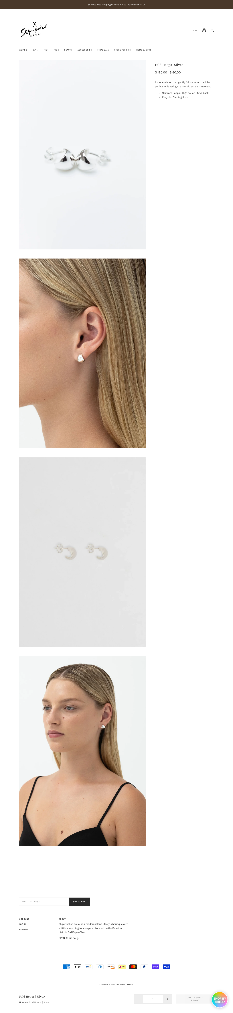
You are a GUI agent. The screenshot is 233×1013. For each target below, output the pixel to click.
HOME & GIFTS (144, 50)
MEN (46, 50)
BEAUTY (68, 50)
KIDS (56, 50)
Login (194, 30)
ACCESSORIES (85, 50)
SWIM (35, 50)
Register (24, 929)
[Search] (212, 31)
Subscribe (79, 901)
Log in (22, 924)
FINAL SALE (103, 50)
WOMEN (23, 50)
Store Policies (122, 50)
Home (22, 1002)
